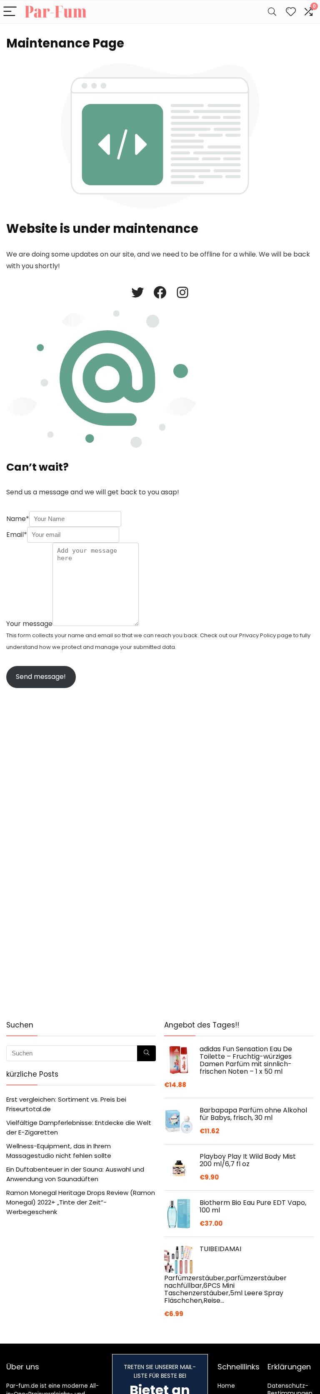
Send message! (41, 676)
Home (226, 1386)
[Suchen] (146, 1053)
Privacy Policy (257, 635)
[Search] (272, 12)
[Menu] (10, 12)
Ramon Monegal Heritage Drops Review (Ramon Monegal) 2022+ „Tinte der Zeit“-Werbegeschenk (80, 1202)
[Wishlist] (291, 12)
